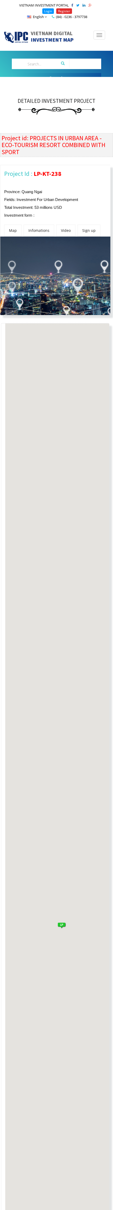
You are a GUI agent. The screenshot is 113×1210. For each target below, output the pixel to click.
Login (48, 11)
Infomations (38, 230)
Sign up (89, 230)
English (38, 16)
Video (66, 230)
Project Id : (32, 174)
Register (64, 11)
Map (13, 230)
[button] (61, 925)
